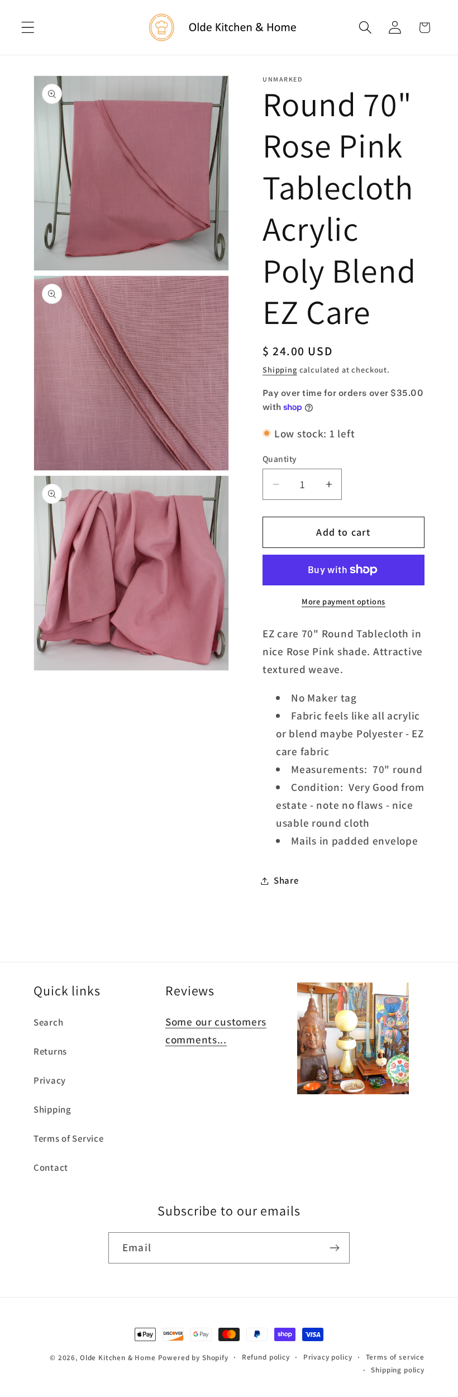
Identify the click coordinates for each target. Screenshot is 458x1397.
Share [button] (286, 880)
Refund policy (266, 1357)
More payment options (343, 601)
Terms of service (395, 1357)
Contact (51, 1167)
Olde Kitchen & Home (118, 1357)
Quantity (280, 458)
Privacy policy (327, 1357)
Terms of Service (69, 1138)
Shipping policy (397, 1370)
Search (48, 1022)
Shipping (280, 369)
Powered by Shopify (193, 1357)
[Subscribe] (334, 1248)
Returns (50, 1051)
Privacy (50, 1080)
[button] (28, 27)
